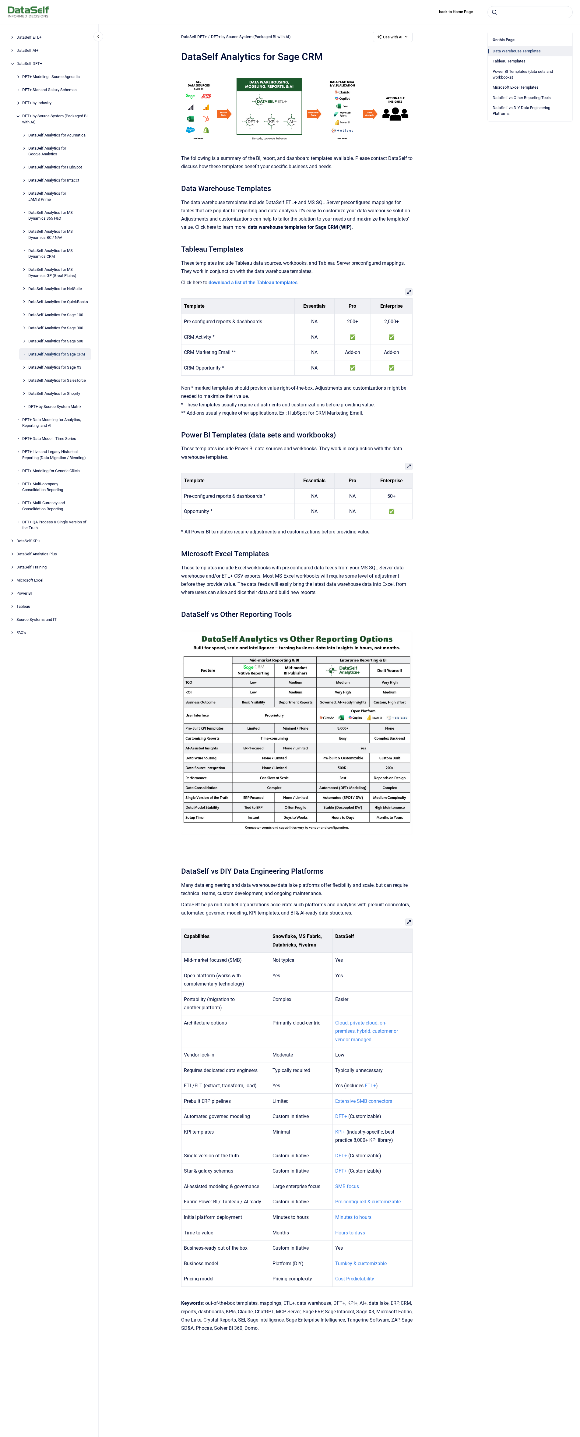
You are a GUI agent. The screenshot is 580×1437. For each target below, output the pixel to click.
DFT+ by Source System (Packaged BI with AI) (55, 119)
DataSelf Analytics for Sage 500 (55, 341)
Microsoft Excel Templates (516, 87)
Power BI (24, 593)
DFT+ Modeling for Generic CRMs (51, 471)
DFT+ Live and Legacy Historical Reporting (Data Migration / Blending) (54, 455)
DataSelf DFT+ (29, 64)
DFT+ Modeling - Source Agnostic (51, 77)
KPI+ (340, 1132)
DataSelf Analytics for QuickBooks (58, 301)
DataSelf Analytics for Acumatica (57, 135)
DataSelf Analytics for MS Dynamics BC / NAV (50, 234)
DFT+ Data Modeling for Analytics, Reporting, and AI (51, 422)
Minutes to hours (353, 1217)
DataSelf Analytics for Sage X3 (54, 367)
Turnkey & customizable (361, 1263)
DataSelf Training (31, 567)
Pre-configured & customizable (368, 1202)
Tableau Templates (509, 61)
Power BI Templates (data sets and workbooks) (523, 74)
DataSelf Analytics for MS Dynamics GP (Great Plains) (52, 272)
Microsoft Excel (29, 580)
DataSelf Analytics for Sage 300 (55, 328)
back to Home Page (456, 11)
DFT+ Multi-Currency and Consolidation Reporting (43, 506)
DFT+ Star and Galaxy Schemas (49, 90)
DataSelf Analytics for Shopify (54, 393)
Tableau (23, 606)
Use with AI (392, 37)
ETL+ (370, 1085)
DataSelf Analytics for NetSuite (55, 288)
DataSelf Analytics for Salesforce (57, 380)
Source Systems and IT (36, 620)
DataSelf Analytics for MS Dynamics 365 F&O (50, 215)
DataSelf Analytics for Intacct (53, 180)
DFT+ (341, 1116)
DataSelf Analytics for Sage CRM (56, 354)
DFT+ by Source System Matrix (54, 406)
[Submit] (494, 12)
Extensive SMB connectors (363, 1101)
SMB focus (347, 1186)
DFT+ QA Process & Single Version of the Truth (54, 525)
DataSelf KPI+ (28, 541)
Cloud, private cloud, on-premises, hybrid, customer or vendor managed (366, 1031)
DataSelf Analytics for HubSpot (55, 167)
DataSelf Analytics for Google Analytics (47, 151)
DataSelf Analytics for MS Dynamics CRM (50, 253)
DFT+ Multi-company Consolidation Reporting (42, 487)
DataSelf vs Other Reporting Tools (522, 97)
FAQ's (21, 633)
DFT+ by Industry (36, 103)
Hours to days (350, 1233)
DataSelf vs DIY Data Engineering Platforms (521, 110)
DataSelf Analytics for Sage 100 (55, 315)
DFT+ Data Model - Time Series (49, 439)
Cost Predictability (354, 1279)
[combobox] (530, 12)
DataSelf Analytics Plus (36, 554)
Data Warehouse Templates (517, 51)
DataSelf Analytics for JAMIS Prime (47, 196)
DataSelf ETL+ (28, 37)
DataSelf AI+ (27, 50)
